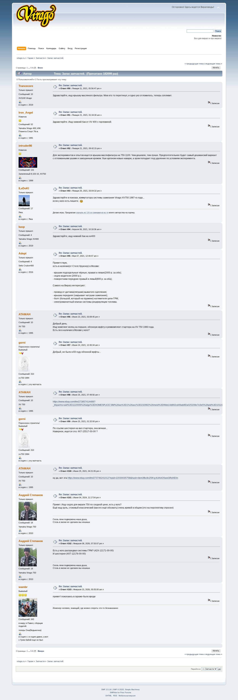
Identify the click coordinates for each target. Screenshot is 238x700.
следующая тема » (213, 64)
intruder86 (25, 145)
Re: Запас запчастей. (70, 85)
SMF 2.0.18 (106, 689)
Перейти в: (196, 669)
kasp (22, 226)
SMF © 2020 (118, 689)
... (29, 68)
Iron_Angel (26, 112)
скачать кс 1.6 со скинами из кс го (92, 212)
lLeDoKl (24, 188)
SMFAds (113, 692)
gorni (22, 342)
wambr (23, 587)
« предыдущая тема (194, 64)
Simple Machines (132, 689)
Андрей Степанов (31, 495)
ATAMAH (24, 314)
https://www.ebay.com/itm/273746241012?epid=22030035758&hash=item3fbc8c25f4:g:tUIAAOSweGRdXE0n (123, 478)
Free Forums (125, 692)
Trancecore (26, 85)
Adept (22, 253)
